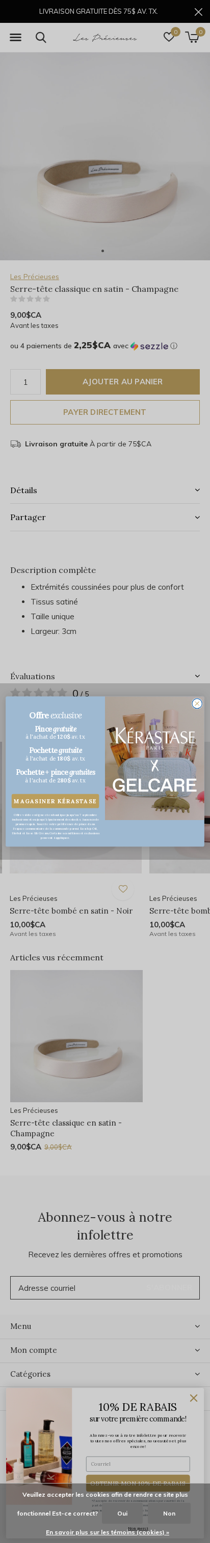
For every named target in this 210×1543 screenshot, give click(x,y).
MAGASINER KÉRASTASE (55, 800)
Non (169, 1513)
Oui (122, 1513)
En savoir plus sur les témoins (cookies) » (107, 1532)
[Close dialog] (197, 703)
